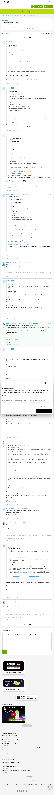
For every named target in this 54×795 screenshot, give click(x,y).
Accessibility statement (33, 780)
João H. (8, 522)
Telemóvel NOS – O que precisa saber (10, 743)
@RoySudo (15, 46)
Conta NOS (10, 15)
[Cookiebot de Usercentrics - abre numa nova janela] (46, 383)
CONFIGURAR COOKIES (32, 784)
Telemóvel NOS (6, 745)
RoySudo (8, 87)
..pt (23, 572)
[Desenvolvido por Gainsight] (27, 777)
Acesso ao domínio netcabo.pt (9, 752)
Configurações (5, 749)
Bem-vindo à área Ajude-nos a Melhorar (11, 739)
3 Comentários (5, 764)
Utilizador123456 (10, 41)
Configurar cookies (26, 411)
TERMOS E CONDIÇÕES (24, 787)
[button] (1, 6)
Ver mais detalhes (45, 406)
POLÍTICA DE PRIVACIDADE (20, 784)
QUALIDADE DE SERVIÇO (45, 784)
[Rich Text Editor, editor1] (27, 643)
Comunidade (4, 15)
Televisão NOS (5, 737)
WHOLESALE (34, 787)
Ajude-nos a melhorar (7, 741)
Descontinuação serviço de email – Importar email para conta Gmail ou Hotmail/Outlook (21, 747)
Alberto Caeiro (16, 576)
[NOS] (6, 2)
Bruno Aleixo (9, 442)
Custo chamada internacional (8, 766)
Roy (7, 545)
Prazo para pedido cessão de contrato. (10, 762)
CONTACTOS (9, 784)
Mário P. (8, 262)
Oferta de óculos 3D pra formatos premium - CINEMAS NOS (15, 770)
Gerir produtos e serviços (20, 15)
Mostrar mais (27, 725)
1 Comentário (5, 768)
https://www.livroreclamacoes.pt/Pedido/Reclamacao (18, 181)
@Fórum (36, 177)
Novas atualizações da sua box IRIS (10, 735)
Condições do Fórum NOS (21, 780)
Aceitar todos (44, 411)
